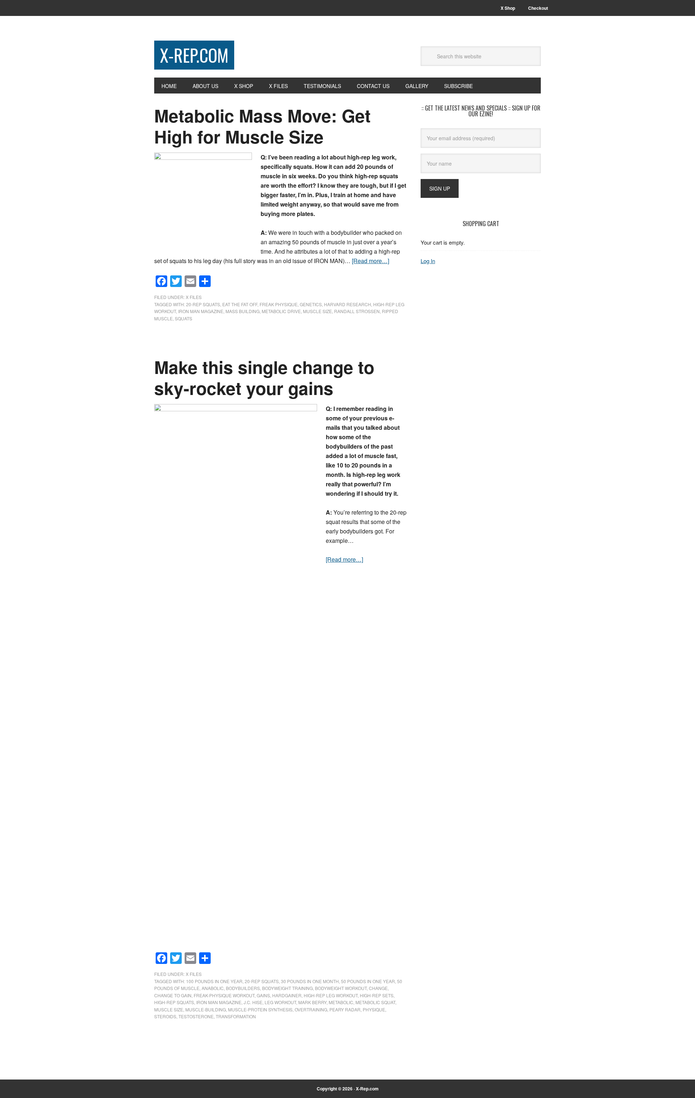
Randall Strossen (357, 311)
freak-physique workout (224, 995)
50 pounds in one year (368, 981)
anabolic (213, 988)
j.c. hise (253, 1002)
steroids (165, 1016)
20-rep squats (203, 304)
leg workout (280, 1002)
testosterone (196, 1016)
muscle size (317, 311)
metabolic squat (375, 1002)
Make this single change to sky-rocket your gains (264, 377)
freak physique (279, 304)
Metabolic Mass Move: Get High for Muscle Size (262, 126)
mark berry (312, 1002)
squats (183, 318)
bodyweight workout (341, 988)
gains (263, 995)
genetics (311, 304)
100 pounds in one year (214, 981)
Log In (428, 261)
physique (374, 1009)
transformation (236, 1016)
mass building (243, 311)
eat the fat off (239, 304)
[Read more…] (370, 261)
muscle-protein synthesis (260, 1009)
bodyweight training (287, 988)
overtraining (311, 1009)
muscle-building (205, 1009)
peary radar (345, 1009)
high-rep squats (174, 1002)
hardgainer (287, 995)
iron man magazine (200, 311)
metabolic (341, 1002)
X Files (194, 297)
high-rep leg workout (331, 995)
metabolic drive (281, 311)
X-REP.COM (194, 55)
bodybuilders (243, 988)
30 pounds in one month (310, 981)
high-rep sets (376, 995)
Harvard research (347, 304)
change (378, 988)
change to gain (172, 995)
